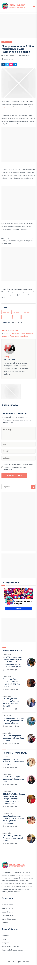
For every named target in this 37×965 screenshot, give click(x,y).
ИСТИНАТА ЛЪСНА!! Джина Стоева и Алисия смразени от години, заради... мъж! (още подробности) (13, 799)
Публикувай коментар (14, 476)
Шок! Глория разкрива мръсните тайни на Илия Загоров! (13, 738)
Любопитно (7, 813)
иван (17, 317)
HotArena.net (11, 55)
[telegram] (15, 64)
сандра (16, 312)
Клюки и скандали (8, 919)
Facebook (4, 936)
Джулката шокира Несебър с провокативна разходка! (13, 761)
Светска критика (7, 915)
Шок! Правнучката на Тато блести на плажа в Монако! (12, 838)
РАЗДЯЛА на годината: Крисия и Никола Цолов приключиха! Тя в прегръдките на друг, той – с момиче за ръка (12, 662)
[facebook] (3, 64)
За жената (6, 757)
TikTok (3, 939)
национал (7, 317)
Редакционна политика (10, 946)
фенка (25, 317)
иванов (6, 312)
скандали (4, 107)
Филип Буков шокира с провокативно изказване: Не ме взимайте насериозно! (13, 819)
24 (19, 709)
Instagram (5, 943)
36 (19, 670)
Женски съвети (7, 908)
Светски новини (7, 905)
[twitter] (7, 64)
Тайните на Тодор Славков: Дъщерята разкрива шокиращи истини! (11, 682)
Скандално (6, 791)
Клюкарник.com (7, 872)
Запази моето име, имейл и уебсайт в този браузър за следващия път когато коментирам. (18, 467)
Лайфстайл (6, 42)
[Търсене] (33, 487)
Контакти (4, 923)
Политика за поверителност (12, 950)
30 (20, 689)
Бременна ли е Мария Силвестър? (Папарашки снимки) (13, 779)
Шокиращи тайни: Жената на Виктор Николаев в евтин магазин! (10, 702)
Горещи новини (7, 912)
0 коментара (9, 59)
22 (18, 743)
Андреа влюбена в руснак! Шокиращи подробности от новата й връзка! (13, 720)
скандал (26, 312)
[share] (11, 64)
